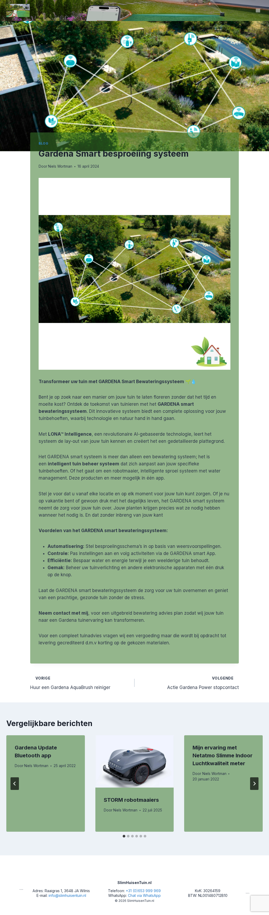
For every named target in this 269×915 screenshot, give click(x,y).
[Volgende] (254, 783)
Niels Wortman (60, 166)
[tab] (124, 836)
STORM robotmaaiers (131, 800)
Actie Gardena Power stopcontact (203, 683)
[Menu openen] (258, 10)
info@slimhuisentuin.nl (67, 895)
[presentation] (134, 761)
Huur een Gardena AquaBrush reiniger (70, 683)
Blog (43, 143)
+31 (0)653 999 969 (143, 890)
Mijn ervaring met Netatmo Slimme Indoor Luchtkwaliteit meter (222, 755)
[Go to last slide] (15, 783)
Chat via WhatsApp (144, 895)
